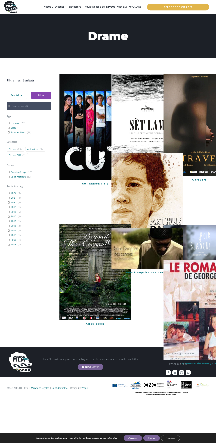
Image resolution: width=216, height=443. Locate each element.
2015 (13, 225)
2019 (13, 207)
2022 (13, 193)
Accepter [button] (132, 438)
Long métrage (18, 176)
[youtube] (174, 372)
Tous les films (18, 132)
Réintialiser (17, 95)
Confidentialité (60, 387)
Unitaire (15, 123)
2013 (13, 235)
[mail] (188, 372)
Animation (32, 149)
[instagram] (181, 372)
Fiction (12, 149)
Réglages (170, 438)
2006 (13, 239)
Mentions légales (40, 387)
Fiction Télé (15, 155)
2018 (13, 211)
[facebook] (168, 372)
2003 (13, 244)
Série (13, 127)
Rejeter (151, 438)
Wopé (84, 387)
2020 (13, 202)
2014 (13, 230)
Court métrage (18, 172)
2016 (13, 221)
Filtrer (41, 95)
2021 (13, 197)
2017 (13, 216)
